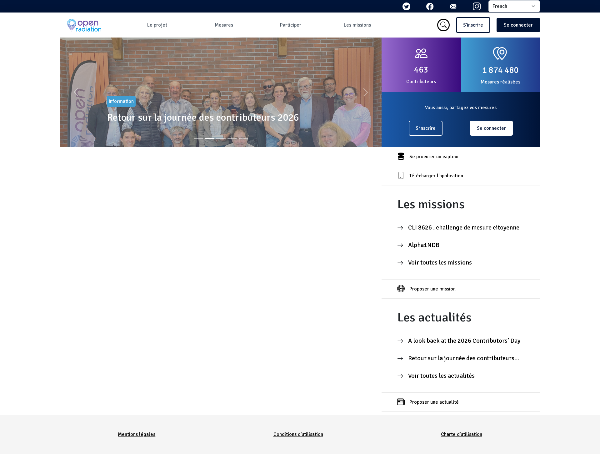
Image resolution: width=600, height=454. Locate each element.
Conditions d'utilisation (298, 434)
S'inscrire (473, 25)
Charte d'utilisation (461, 434)
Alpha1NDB (423, 245)
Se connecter (518, 25)
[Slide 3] (221, 138)
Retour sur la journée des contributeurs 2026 (203, 117)
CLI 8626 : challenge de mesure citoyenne (463, 227)
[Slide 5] (243, 138)
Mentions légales (136, 434)
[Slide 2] (209, 138)
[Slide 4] (232, 138)
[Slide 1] (198, 138)
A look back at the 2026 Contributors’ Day (464, 341)
